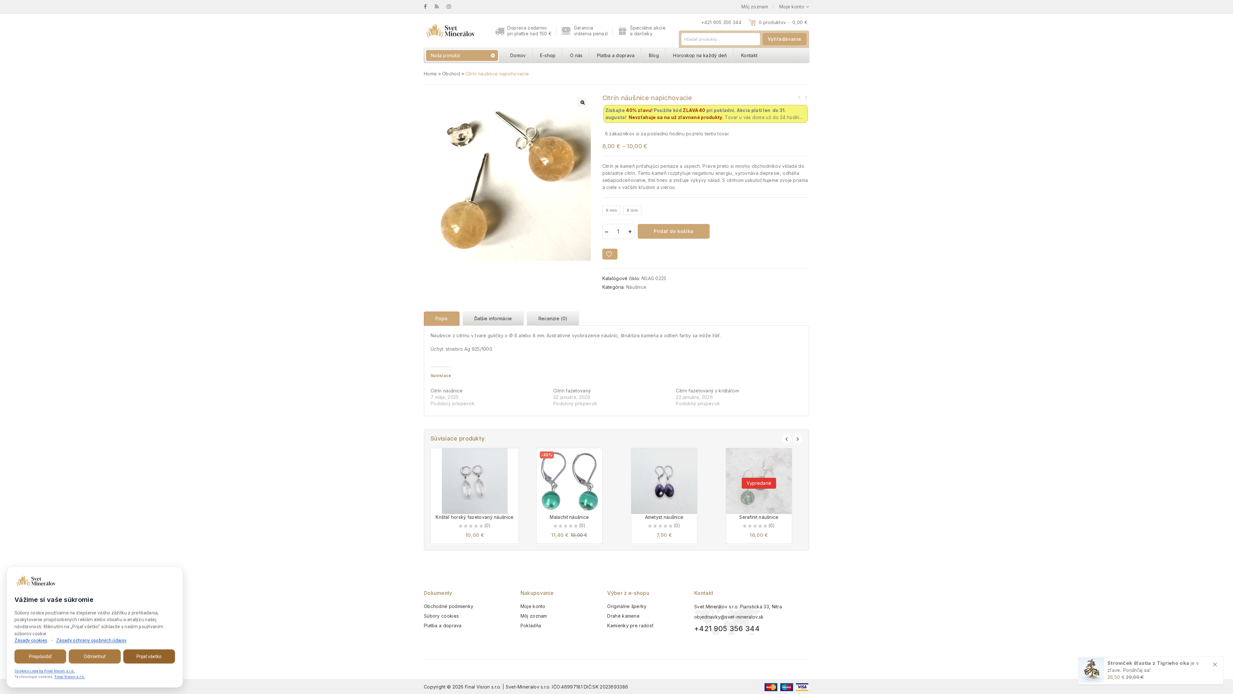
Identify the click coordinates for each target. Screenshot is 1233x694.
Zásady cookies (30, 640)
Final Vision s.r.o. (70, 677)
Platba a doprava (616, 55)
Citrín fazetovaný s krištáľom (707, 390)
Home (430, 73)
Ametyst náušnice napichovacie (799, 97)
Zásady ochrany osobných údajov (91, 640)
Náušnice (636, 287)
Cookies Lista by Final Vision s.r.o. (44, 671)
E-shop (548, 55)
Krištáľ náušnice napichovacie (805, 97)
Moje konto (533, 606)
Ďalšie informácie (493, 318)
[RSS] (440, 6)
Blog (654, 55)
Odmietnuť (95, 656)
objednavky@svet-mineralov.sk (729, 617)
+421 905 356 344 (721, 22)
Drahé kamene (623, 616)
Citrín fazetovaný (572, 390)
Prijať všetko (149, 656)
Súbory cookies (441, 616)
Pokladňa (530, 625)
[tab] (443, 319)
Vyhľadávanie (784, 39)
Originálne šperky (626, 606)
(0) (487, 525)
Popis (441, 318)
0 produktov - (783, 22)
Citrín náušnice (447, 390)
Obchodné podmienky (448, 606)
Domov (518, 55)
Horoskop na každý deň (700, 55)
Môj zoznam (533, 616)
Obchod (451, 73)
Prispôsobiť (40, 656)
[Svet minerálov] (450, 31)
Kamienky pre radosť (630, 625)
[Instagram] (452, 6)
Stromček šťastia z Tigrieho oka (1148, 663)
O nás (576, 55)
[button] (582, 102)
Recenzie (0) (553, 318)
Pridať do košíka (674, 231)
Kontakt (749, 55)
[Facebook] (428, 6)
